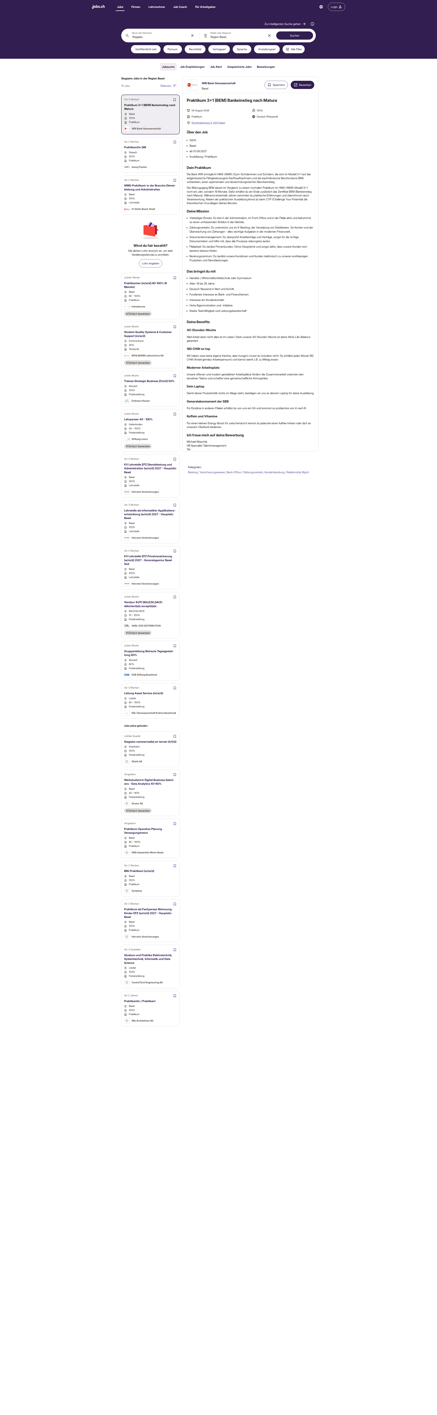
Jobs (120, 6)
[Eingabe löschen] (192, 35)
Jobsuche (168, 66)
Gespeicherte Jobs (239, 66)
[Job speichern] (175, 100)
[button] (285, 23)
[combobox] (160, 35)
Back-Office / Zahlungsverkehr (245, 472)
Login (334, 6)
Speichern (279, 84)
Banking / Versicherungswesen (206, 472)
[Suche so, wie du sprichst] (312, 23)
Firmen (135, 6)
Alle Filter (296, 49)
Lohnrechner (157, 6)
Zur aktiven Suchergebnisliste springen (250, 79)
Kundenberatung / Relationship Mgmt (286, 472)
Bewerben (305, 84)
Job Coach (180, 6)
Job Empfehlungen (192, 66)
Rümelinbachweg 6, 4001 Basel (208, 122)
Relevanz (165, 85)
